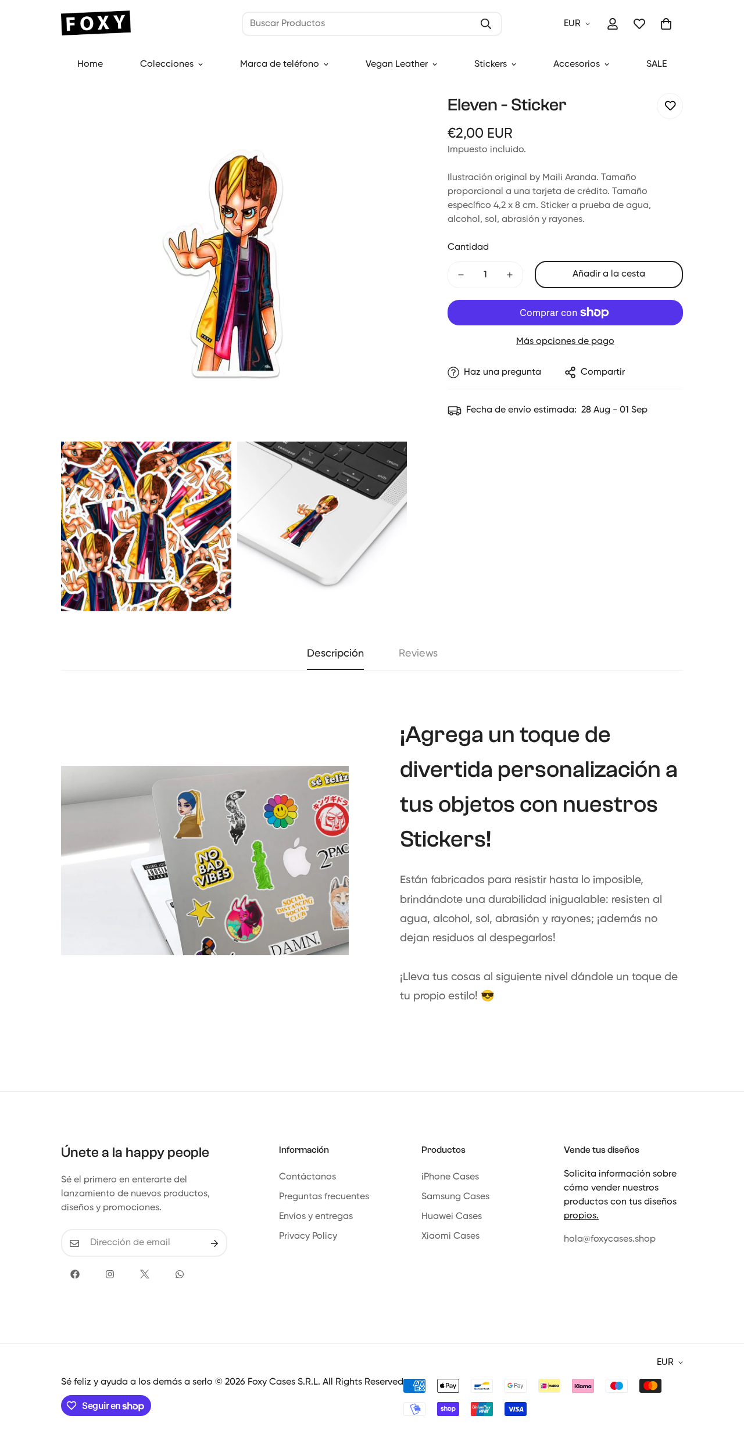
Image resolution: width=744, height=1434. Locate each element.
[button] (666, 23)
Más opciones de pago (565, 341)
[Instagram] (110, 1274)
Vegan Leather (397, 64)
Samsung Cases (455, 1197)
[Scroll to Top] (721, 1370)
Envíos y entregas (316, 1217)
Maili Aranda (569, 177)
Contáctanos (307, 1177)
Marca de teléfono (279, 64)
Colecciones (167, 64)
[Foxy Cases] (96, 24)
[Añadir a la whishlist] (670, 106)
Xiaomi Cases (450, 1237)
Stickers (490, 64)
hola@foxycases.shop (610, 1240)
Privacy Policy (308, 1237)
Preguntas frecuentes (324, 1197)
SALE (656, 64)
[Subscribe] (214, 1243)
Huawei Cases (451, 1217)
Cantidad (468, 247)
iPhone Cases (450, 1177)
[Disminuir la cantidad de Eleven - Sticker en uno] (461, 275)
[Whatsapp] (180, 1274)
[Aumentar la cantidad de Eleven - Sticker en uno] (510, 275)
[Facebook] (75, 1274)
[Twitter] (145, 1274)
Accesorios (576, 64)
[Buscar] (486, 24)
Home (90, 64)
